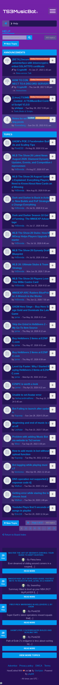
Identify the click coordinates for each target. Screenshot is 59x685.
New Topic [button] (11, 43)
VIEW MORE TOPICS (29, 655)
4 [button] (34, 528)
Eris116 (18, 514)
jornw (17, 317)
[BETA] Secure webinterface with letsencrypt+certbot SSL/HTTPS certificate (30, 63)
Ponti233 (19, 148)
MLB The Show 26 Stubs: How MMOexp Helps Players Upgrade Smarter (31, 236)
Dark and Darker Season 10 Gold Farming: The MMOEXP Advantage (30, 219)
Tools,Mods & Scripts (23, 111)
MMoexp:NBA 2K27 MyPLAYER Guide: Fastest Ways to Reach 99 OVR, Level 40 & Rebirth (31, 580)
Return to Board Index (15, 534)
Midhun (18, 486)
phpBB (31, 674)
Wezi (17, 443)
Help (6, 31)
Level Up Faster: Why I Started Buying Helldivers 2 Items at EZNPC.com (31, 370)
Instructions (21, 90)
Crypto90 (22, 69)
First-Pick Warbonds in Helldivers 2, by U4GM (31, 605)
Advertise (12, 665)
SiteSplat (38, 671)
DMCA (38, 665)
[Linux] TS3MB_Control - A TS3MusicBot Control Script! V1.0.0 (30, 101)
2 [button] (25, 528)
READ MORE (29, 571)
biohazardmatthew (24, 398)
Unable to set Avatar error (26, 394)
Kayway (19, 415)
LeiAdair (19, 429)
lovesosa (19, 472)
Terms (47, 665)
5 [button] (39, 528)
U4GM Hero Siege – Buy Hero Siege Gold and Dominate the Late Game (30, 310)
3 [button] (30, 528)
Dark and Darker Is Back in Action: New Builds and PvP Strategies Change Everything (30, 201)
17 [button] (49, 528)
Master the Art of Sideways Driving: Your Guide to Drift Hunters (31, 554)
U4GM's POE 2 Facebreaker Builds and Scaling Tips (31, 631)
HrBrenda (19, 169)
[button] (54, 528)
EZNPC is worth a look (25, 384)
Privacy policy (26, 665)
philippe (19, 108)
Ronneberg (20, 125)
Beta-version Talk (23, 73)
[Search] (29, 37)
